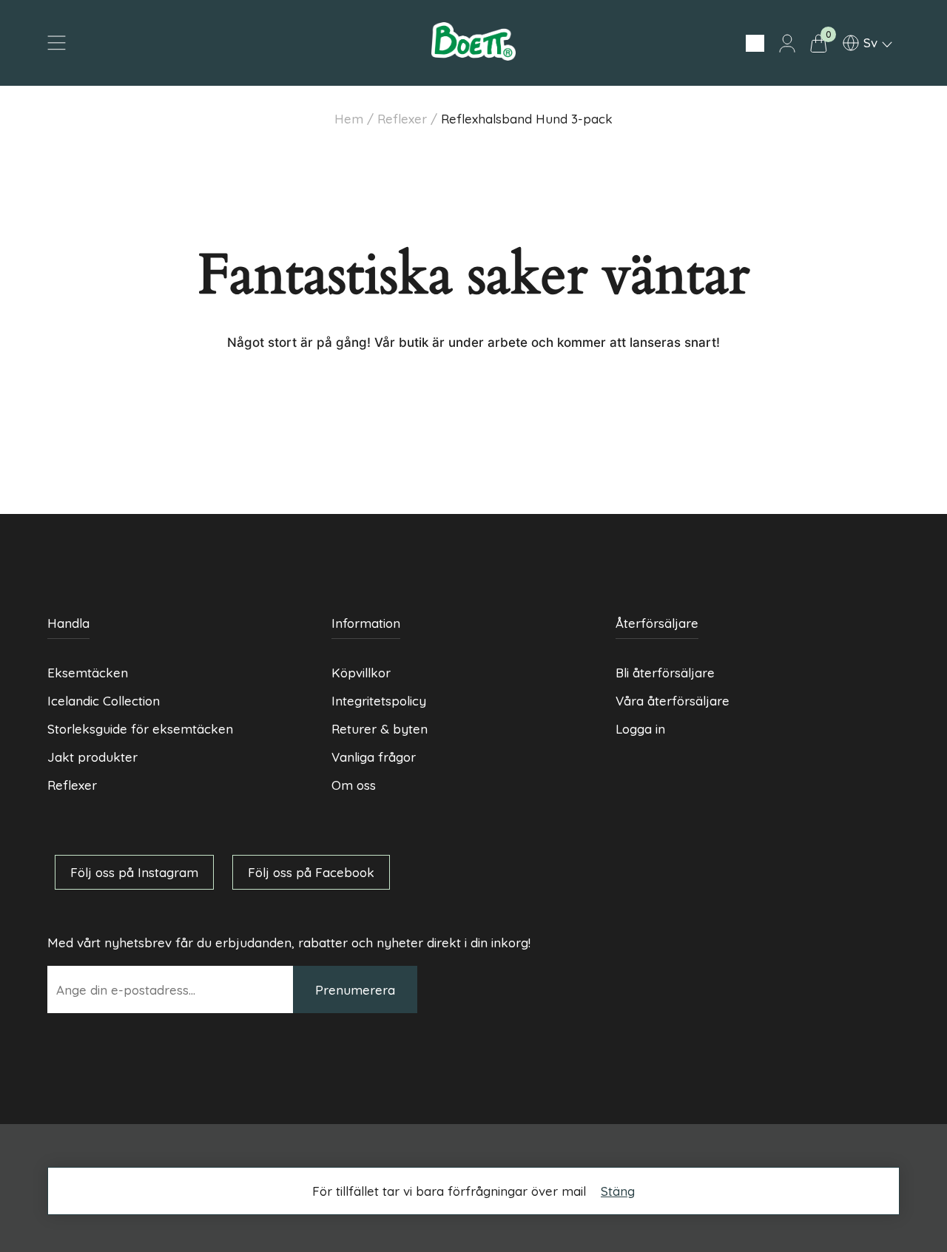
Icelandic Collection (103, 700)
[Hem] (473, 56)
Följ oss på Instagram (134, 872)
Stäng (618, 1191)
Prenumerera (355, 990)
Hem (348, 118)
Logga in (640, 729)
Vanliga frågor (373, 757)
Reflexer (402, 118)
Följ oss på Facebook (311, 872)
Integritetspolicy (378, 700)
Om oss (353, 785)
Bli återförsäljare (665, 672)
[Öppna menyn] (56, 42)
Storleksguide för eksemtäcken (140, 729)
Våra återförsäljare (672, 700)
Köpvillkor (361, 672)
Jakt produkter (92, 757)
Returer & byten (379, 729)
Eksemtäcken (87, 672)
